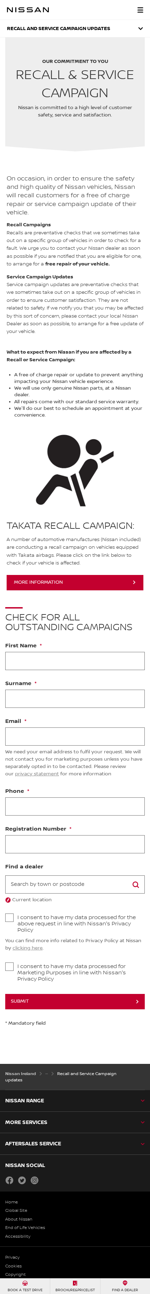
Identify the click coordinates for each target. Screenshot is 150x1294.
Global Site (16, 1210)
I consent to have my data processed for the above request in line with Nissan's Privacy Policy (76, 923)
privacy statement (37, 774)
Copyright (15, 1274)
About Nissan (18, 1219)
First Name (21, 646)
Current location (32, 900)
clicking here (28, 948)
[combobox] (75, 884)
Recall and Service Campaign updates (58, 28)
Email (14, 721)
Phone (15, 791)
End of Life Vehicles (25, 1227)
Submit (20, 1001)
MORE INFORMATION (38, 582)
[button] (140, 10)
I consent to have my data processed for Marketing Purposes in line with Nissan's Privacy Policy (71, 972)
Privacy (12, 1257)
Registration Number (36, 829)
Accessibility (17, 1236)
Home (11, 1202)
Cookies (13, 1266)
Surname (19, 684)
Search (136, 884)
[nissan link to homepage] (28, 10)
